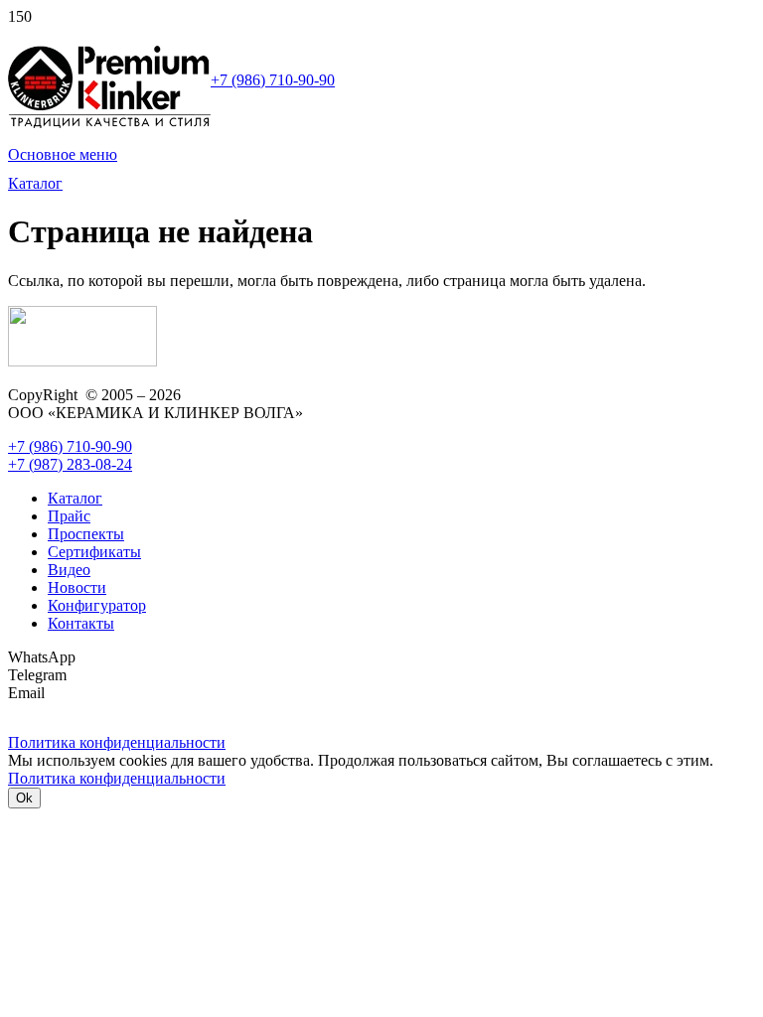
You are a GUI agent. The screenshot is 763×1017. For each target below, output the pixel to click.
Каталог (75, 498)
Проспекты (86, 533)
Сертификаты (94, 551)
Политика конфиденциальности (117, 778)
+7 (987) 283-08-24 (70, 464)
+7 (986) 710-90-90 (273, 80)
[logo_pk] (109, 123)
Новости (77, 587)
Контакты (81, 623)
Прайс (69, 516)
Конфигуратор (97, 605)
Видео (69, 569)
